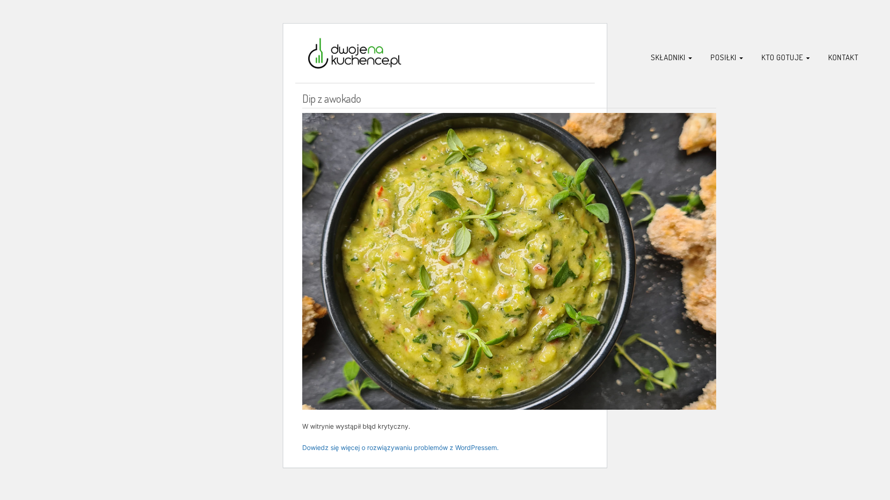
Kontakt (843, 57)
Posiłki (724, 57)
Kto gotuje (783, 57)
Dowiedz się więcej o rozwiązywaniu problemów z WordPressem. (400, 447)
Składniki (669, 57)
